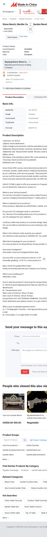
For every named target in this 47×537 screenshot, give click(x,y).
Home (5, 19)
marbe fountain (32, 445)
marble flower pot (33, 450)
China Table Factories (13, 500)
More (5, 517)
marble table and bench (35, 454)
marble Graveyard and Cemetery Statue (14, 450)
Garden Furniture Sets (29, 482)
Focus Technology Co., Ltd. (33, 527)
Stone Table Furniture (33, 506)
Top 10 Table (30, 513)
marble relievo (8, 454)
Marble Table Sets (12, 506)
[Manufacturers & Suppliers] (23, 4)
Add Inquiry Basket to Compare (18, 88)
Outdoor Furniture (25, 19)
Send (25, 371)
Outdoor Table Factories (37, 500)
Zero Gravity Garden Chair (15, 488)
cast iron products (10, 445)
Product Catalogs (39, 440)
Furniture (13, 19)
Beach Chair (9, 482)
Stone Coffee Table (12, 513)
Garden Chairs (39, 19)
